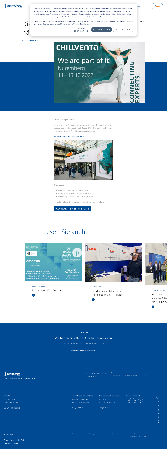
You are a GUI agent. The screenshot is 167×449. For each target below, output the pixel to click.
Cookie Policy (20, 440)
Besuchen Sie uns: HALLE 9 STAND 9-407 (69, 136)
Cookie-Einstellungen (81, 29)
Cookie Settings (11, 443)
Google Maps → (77, 407)
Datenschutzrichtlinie (95, 17)
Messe (142, 21)
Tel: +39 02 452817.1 (11, 399)
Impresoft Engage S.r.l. (143, 436)
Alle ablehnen (123, 30)
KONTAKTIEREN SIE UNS (72, 208)
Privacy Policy (9, 440)
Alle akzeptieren (101, 30)
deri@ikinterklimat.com (12, 402)
